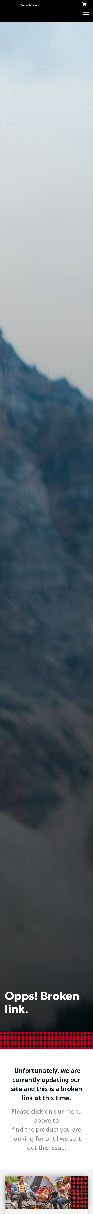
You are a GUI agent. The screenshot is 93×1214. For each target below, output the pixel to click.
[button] (86, 14)
